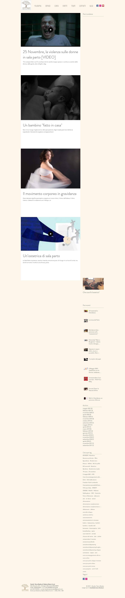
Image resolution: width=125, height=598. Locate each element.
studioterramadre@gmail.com (54, 589)
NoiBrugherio (86, 493)
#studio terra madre (94, 469)
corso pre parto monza (89, 566)
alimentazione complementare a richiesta (92, 506)
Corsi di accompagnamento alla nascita (92, 477)
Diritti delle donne (91, 480)
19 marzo (85, 471)
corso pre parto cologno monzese (92, 560)
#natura (85, 463)
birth (99, 528)
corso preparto (87, 569)
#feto (96, 458)
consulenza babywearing (89, 544)
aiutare (94, 498)
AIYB (93, 474)
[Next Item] (101, 283)
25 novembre (92, 471)
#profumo (85, 469)
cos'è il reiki (95, 569)
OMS (92, 493)
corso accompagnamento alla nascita (92, 555)
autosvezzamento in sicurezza (90, 520)
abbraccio (96, 496)
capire (93, 531)
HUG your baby (87, 488)
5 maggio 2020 (87, 474)
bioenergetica (93, 528)
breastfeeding (86, 531)
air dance (88, 498)
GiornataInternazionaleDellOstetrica (92, 485)
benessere (85, 528)
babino (85, 523)
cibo (95, 536)
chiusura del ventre (88, 536)
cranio (84, 571)
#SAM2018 (85, 455)
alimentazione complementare (91, 504)
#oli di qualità (96, 463)
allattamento (86, 509)
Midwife (90, 490)
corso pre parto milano (89, 563)
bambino (85, 525)
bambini (97, 523)
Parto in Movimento (88, 496)
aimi (84, 498)
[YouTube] (103, 6)
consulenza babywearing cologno (92, 550)
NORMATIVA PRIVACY (97, 588)
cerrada (94, 533)
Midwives (96, 490)
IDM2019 (94, 488)
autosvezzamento (87, 517)
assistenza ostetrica (88, 515)
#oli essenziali (86, 466)
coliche (99, 536)
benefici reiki (92, 525)
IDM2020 (85, 490)
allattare (92, 509)
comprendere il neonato (89, 539)
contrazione (86, 552)
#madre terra (93, 461)
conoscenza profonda (88, 542)
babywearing (91, 523)
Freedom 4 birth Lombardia (90, 482)
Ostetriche (98, 493)
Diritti (84, 480)
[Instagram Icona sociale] (100, 6)
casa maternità (87, 533)
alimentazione (86, 501)
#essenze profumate (88, 458)
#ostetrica (93, 466)
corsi (96, 552)
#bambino (92, 455)
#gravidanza (86, 461)
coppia (92, 552)
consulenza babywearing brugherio (92, 547)
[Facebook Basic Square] (84, 579)
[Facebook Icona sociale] (97, 6)
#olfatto (90, 463)
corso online (86, 558)
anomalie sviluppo (87, 512)
